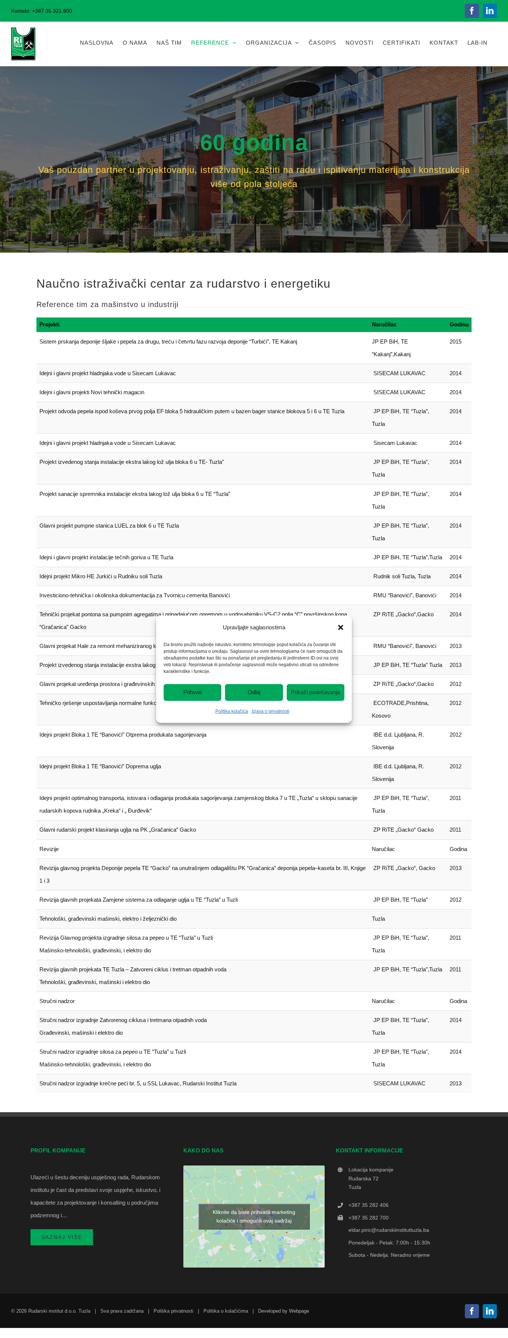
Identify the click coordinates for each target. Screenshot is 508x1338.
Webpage (299, 1311)
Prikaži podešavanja (315, 692)
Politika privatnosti (173, 1311)
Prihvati (192, 692)
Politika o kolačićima (225, 1311)
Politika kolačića (231, 711)
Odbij (254, 692)
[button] (340, 627)
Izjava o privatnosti (270, 711)
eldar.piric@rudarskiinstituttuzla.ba (388, 1230)
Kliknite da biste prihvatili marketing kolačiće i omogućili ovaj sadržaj (254, 1216)
